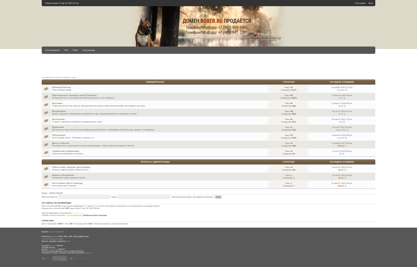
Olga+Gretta (341, 130)
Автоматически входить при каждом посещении (192, 197)
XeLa (341, 98)
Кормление (58, 127)
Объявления (58, 135)
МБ (340, 154)
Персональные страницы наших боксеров (74, 95)
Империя (341, 90)
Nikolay (341, 146)
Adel (341, 122)
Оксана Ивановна (120, 224)
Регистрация (360, 3)
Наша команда (89, 50)
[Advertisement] (168, 64)
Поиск (75, 50)
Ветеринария (59, 111)
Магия (340, 106)
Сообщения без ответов (52, 77)
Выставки (57, 103)
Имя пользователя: (50, 197)
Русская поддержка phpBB (52, 239)
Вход (370, 3)
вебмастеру (87, 253)
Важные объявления (63, 175)
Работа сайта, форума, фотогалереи (71, 167)
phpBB (54, 236)
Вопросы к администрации (155, 162)
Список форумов (52, 50)
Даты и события (60, 143)
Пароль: (114, 197)
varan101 (341, 138)
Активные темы (69, 77)
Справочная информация (65, 151)
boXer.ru (53, 245)
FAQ (66, 50)
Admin (341, 170)
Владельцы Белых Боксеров (95, 215)
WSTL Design (53, 249)
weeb (68, 241)
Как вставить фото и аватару (67, 183)
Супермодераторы (74, 215)
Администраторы (57, 215)
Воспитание (58, 119)
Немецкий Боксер (155, 82)
